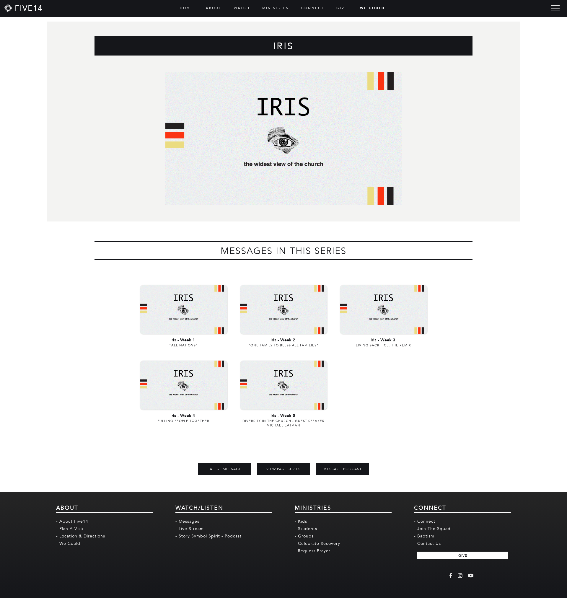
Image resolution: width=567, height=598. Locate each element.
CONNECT (312, 8)
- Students (306, 529)
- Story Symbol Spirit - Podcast (208, 536)
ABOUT (213, 8)
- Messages (187, 521)
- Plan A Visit (70, 529)
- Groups (304, 536)
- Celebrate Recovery (317, 543)
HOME (186, 8)
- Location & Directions (80, 536)
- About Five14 (72, 521)
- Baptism (424, 536)
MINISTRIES (275, 8)
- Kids (301, 521)
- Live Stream (189, 529)
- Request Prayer (312, 551)
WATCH (242, 8)
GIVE (342, 8)
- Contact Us (427, 543)
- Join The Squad (432, 529)
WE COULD (372, 8)
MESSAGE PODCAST (342, 469)
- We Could (68, 543)
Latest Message (224, 469)
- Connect (424, 521)
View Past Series (283, 469)
